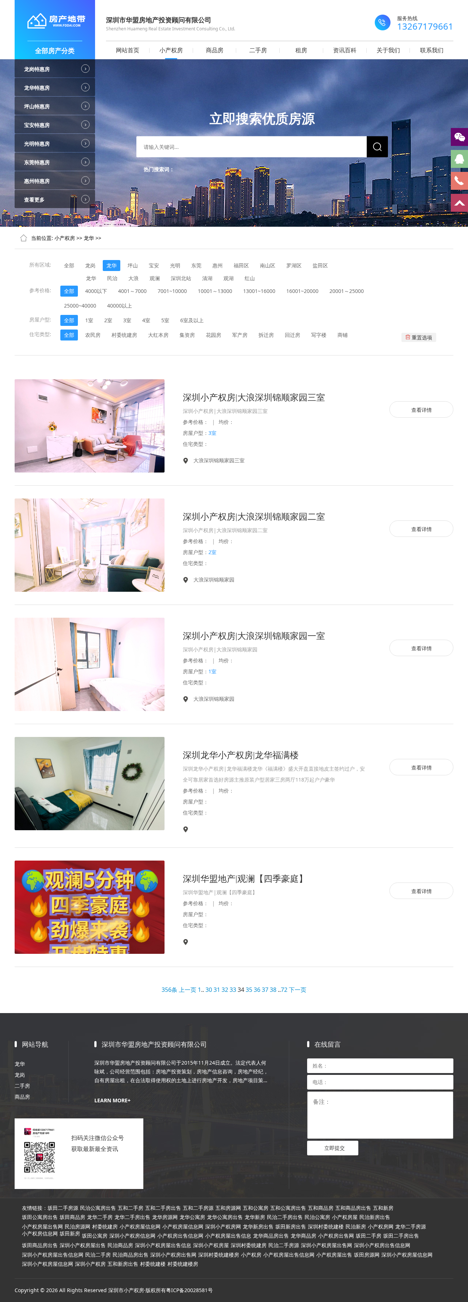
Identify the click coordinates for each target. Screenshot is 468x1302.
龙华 (89, 237)
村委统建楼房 (182, 1264)
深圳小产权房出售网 (173, 1254)
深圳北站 (181, 278)
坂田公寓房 (94, 1235)
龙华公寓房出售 (225, 1217)
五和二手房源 (198, 1208)
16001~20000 (302, 290)
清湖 (207, 278)
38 (273, 990)
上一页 (187, 990)
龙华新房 (255, 1217)
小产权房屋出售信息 (228, 1235)
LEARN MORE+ (112, 1100)
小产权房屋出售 (334, 1254)
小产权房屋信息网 (140, 1226)
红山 (250, 278)
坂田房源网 (367, 1254)
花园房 (213, 334)
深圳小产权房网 (223, 1226)
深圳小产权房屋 (211, 1245)
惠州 (217, 265)
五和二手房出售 (163, 1208)
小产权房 (171, 50)
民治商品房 (120, 1245)
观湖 (228, 278)
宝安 (154, 265)
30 (208, 990)
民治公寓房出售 (98, 1208)
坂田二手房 (368, 1235)
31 (217, 990)
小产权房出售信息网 (180, 1235)
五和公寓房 (255, 1208)
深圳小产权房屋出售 (83, 1245)
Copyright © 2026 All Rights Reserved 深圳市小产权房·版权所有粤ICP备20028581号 (114, 1290)
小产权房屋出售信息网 (288, 1254)
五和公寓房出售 (288, 1208)
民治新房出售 (374, 1217)
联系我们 (432, 50)
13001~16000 (259, 290)
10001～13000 (215, 290)
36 (257, 990)
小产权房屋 (345, 1217)
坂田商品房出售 (40, 1245)
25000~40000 (80, 305)
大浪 (133, 278)
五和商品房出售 (353, 1208)
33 (233, 990)
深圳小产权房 (90, 1264)
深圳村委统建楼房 (218, 1254)
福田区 (241, 265)
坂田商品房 (72, 1217)
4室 (146, 320)
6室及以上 (192, 320)
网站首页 (127, 50)
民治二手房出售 (285, 1217)
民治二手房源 (283, 1245)
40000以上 (119, 305)
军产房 (240, 334)
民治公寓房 (317, 1217)
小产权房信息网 (40, 1233)
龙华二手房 (100, 1217)
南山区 (267, 265)
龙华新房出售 (258, 1226)
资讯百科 (344, 50)
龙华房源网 (165, 1217)
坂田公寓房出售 (40, 1217)
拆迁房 (266, 334)
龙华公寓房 (192, 1217)
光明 (175, 265)
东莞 (196, 265)
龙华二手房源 (410, 1226)
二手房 (258, 50)
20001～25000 (346, 290)
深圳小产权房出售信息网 (382, 1245)
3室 (127, 320)
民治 (112, 278)
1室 (89, 320)
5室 (165, 320)
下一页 (297, 990)
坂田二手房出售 (401, 1235)
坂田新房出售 (290, 1226)
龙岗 (90, 265)
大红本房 (158, 334)
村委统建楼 (153, 1264)
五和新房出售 (122, 1264)
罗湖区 (294, 265)
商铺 (342, 334)
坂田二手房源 (63, 1208)
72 (284, 990)
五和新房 (383, 1208)
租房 (301, 50)
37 (265, 990)
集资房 (187, 334)
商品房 (214, 50)
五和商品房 (320, 1208)
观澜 (155, 278)
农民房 (93, 334)
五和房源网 (228, 1208)
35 (249, 990)
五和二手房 (130, 1208)
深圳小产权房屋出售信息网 (52, 1254)
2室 (108, 320)
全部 (69, 265)
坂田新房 (70, 1233)
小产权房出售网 (336, 1235)
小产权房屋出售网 (42, 1226)
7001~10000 (172, 290)
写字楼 (319, 334)
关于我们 (388, 50)
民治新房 (356, 1226)
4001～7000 (132, 290)
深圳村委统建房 (249, 1245)
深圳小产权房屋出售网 (326, 1245)
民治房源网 (77, 1226)
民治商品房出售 (130, 1254)
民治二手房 (98, 1254)
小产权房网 (380, 1226)
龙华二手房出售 (132, 1217)
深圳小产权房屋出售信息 (163, 1245)
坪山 (133, 265)
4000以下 (96, 290)
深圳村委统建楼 (326, 1226)
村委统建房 (124, 334)
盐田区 (320, 265)
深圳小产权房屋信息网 (407, 1254)
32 (225, 990)
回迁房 (292, 334)
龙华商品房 (303, 1235)
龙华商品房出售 (271, 1235)
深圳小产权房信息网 (132, 1235)
